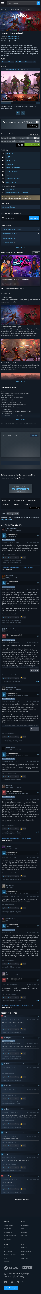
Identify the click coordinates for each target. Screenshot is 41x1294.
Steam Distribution (10, 1235)
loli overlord (10, 885)
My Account (25, 1258)
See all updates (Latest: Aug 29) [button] (15, 288)
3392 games (9, 975)
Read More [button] (34, 670)
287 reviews (19, 975)
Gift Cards (7, 1239)
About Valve (24, 1225)
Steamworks (8, 1232)
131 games (9, 921)
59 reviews (18, 631)
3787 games (9, 578)
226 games (9, 631)
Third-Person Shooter (23, 62)
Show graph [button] (33, 508)
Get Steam (24, 1248)
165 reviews (9, 887)
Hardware (24, 1232)
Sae (7, 973)
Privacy (6, 1248)
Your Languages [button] (12, 514)
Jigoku (8, 846)
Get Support (24, 1255)
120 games (9, 848)
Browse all (34, 134)
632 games (9, 689)
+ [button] (34, 62)
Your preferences (19, 478)
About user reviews (7, 478)
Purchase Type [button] (19, 500)
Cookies (6, 1258)
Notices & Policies (10, 1255)
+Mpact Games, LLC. (14, 36)
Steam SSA (7, 1228)
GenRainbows (10, 747)
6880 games (9, 787)
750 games (9, 749)
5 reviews (17, 848)
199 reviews (18, 530)
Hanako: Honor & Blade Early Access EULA (16, 198)
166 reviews (18, 689)
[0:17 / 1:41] (20, 82)
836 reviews (19, 787)
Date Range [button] (5, 504)
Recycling (24, 1235)
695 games (9, 530)
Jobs (22, 1228)
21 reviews (18, 749)
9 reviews (17, 921)
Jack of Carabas (11, 528)
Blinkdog (9, 785)
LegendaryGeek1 (11, 687)
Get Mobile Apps (11, 1288)
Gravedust (9, 576)
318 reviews (18, 578)
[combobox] (22, 3)
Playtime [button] (16, 504)
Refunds (6, 1262)
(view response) (7, 570)
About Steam (8, 1225)
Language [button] (31, 500)
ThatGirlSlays (10, 919)
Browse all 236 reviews (21, 1199)
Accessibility (8, 1251)
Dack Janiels (10, 629)
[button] (4, 9)
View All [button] (36, 252)
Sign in (3, 106)
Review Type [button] (6, 500)
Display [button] (26, 504)
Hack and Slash (7, 62)
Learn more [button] (34, 218)
